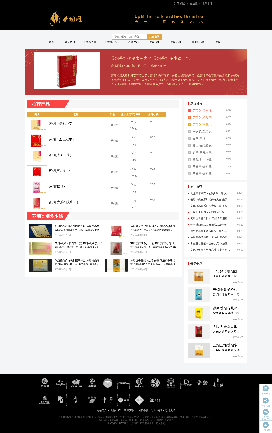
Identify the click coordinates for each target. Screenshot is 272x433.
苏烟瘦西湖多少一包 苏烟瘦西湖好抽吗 (152, 243)
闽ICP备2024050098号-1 (118, 423)
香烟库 (219, 42)
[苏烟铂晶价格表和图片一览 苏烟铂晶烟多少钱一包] (39, 264)
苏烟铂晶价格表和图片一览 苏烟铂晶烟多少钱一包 (78, 260)
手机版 (181, 3)
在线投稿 (195, 3)
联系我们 (156, 410)
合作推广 (115, 410)
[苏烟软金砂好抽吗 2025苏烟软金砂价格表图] (115, 230)
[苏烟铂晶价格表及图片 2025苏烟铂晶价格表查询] (39, 230)
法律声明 (129, 410)
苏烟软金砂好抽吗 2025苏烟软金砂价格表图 (154, 226)
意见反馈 (170, 410)
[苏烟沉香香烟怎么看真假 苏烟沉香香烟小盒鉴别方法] (115, 264)
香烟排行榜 (198, 42)
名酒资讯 (133, 42)
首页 (51, 42)
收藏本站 (207, 3)
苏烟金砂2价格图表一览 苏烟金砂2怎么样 (78, 243)
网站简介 (102, 410)
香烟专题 (91, 42)
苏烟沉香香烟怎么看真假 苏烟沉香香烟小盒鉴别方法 (154, 260)
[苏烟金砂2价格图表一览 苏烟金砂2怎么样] (39, 247)
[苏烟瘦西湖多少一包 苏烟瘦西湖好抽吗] (115, 247)
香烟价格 (154, 42)
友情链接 (143, 410)
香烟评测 (175, 42)
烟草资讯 (70, 42)
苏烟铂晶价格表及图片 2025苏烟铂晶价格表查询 (78, 226)
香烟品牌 (112, 42)
